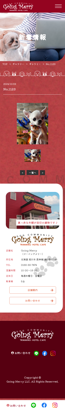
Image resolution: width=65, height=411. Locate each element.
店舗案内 (33, 290)
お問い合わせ (18, 406)
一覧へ (32, 172)
